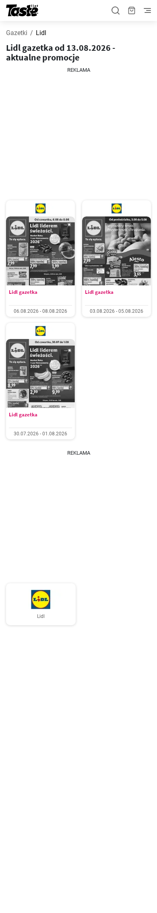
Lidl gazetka (23, 292)
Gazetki (16, 33)
